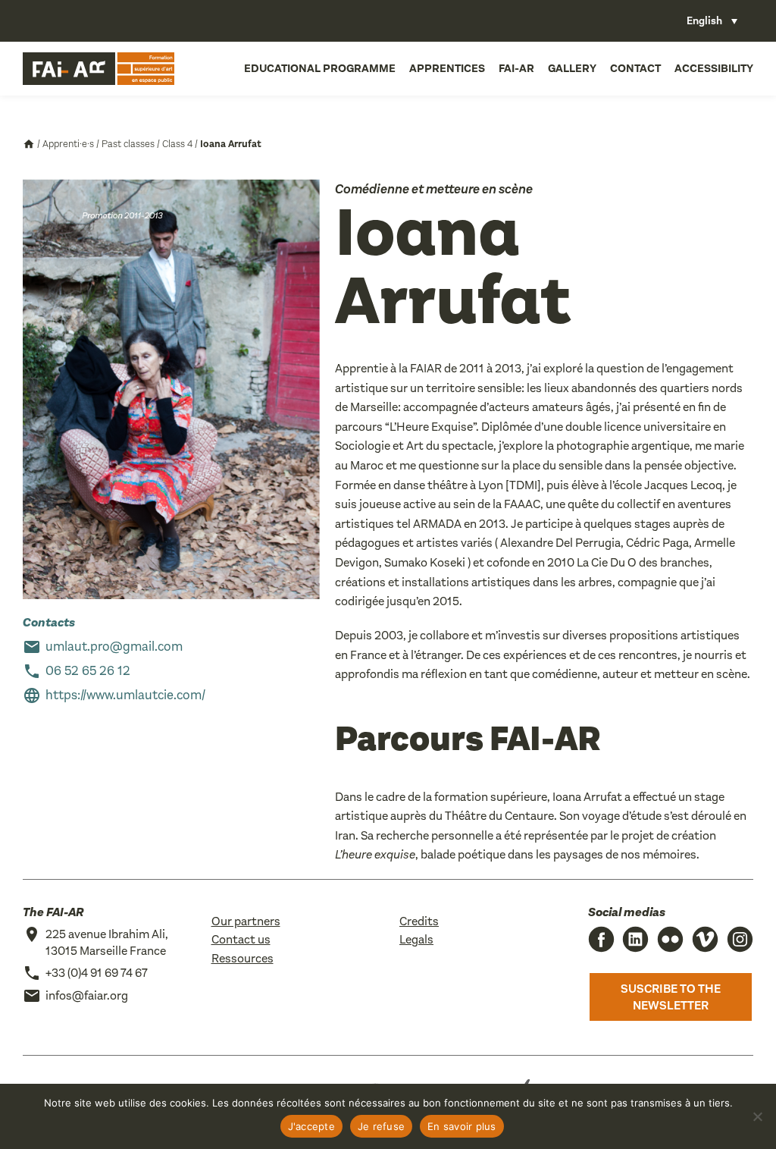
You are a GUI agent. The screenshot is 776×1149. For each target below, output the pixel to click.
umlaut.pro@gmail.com (114, 646)
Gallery (572, 68)
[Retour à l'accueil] (98, 68)
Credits (419, 921)
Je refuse (381, 1126)
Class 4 (177, 143)
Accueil (29, 144)
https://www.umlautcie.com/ (125, 695)
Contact (635, 68)
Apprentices (447, 68)
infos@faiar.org (86, 995)
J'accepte (311, 1126)
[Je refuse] (757, 1116)
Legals (416, 939)
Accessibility (713, 68)
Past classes (128, 143)
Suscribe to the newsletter (671, 997)
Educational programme (320, 68)
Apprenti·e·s (68, 143)
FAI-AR (516, 68)
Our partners (245, 921)
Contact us (241, 939)
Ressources (242, 958)
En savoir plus (461, 1126)
